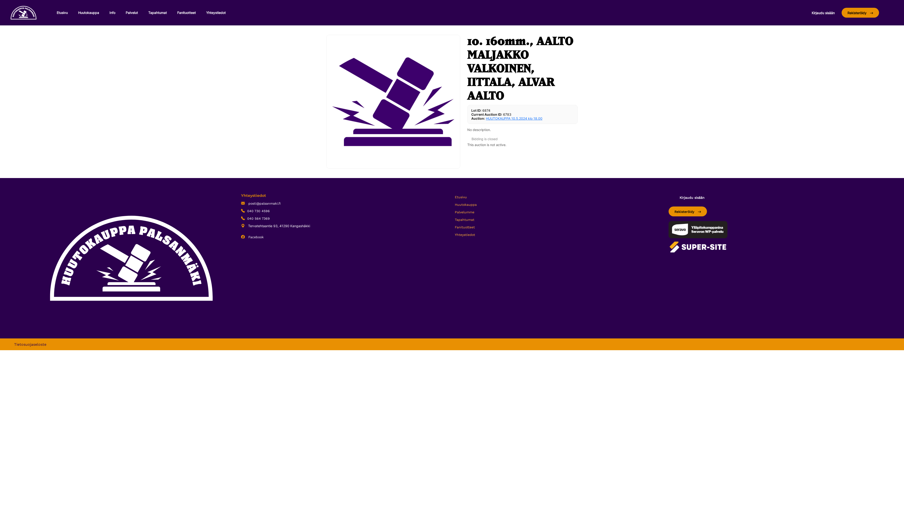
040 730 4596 (258, 211)
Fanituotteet (186, 13)
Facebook (255, 237)
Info (112, 13)
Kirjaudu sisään (823, 13)
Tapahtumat (157, 13)
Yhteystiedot (216, 13)
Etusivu (62, 13)
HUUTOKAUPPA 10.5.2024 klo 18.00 (514, 118)
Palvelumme (464, 212)
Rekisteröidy (858, 13)
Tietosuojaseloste (30, 344)
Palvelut (132, 13)
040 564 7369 (258, 218)
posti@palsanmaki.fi (264, 203)
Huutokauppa (88, 13)
